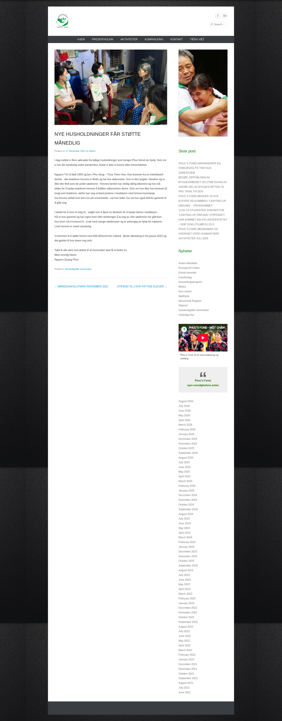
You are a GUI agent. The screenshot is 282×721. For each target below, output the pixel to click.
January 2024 (186, 546)
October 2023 (186, 560)
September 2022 (188, 622)
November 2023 (188, 556)
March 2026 (185, 424)
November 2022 (188, 612)
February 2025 (187, 485)
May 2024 (184, 528)
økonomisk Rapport (190, 300)
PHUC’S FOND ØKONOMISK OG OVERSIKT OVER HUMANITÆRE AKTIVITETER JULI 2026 (199, 234)
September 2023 (188, 565)
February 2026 (187, 429)
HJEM (81, 39)
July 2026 (184, 406)
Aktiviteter (129, 39)
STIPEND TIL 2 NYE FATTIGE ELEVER (142, 286)
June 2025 (185, 467)
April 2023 (184, 589)
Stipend (183, 305)
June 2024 (185, 523)
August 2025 (186, 457)
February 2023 (187, 598)
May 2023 (184, 584)
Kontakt (176, 39)
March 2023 (185, 593)
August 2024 (186, 514)
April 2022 (184, 645)
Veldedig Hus (186, 314)
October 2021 (186, 673)
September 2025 (188, 453)
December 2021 (188, 664)
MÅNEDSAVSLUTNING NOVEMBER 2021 (81, 286)
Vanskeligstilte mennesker (78, 269)
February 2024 (187, 542)
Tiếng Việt (197, 39)
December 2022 (188, 607)
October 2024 (186, 504)
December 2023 (188, 551)
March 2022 (185, 650)
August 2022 (186, 626)
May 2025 (184, 471)
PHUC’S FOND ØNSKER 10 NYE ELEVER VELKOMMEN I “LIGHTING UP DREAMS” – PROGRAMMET (202, 201)
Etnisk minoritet (187, 272)
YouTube (224, 15)
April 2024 (184, 532)
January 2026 (186, 434)
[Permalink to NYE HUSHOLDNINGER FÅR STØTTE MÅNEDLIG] (111, 87)
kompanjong (154, 39)
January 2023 (186, 603)
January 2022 (186, 659)
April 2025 (184, 476)
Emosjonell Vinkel (189, 268)
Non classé (185, 291)
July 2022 (184, 631)
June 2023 (185, 579)
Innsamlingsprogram (190, 282)
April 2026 (184, 420)
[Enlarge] (223, 53)
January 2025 (186, 490)
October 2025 (186, 448)
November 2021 (188, 669)
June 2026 (185, 410)
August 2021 (186, 683)
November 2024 (188, 499)
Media (182, 286)
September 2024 (188, 509)
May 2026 (184, 415)
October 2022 (186, 617)
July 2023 (184, 575)
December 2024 (188, 495)
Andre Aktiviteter (188, 263)
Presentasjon (102, 39)
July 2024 (184, 518)
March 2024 (185, 537)
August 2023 (186, 570)
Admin (92, 151)
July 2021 (184, 687)
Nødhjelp (184, 296)
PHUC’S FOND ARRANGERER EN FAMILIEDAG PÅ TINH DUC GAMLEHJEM (200, 168)
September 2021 (188, 678)
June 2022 (185, 636)
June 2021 (185, 692)
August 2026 (186, 401)
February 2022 (187, 654)
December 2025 (188, 439)
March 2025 (185, 481)
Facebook (217, 15)
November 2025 (188, 443)
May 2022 (184, 640)
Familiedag (185, 277)
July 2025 (184, 462)
